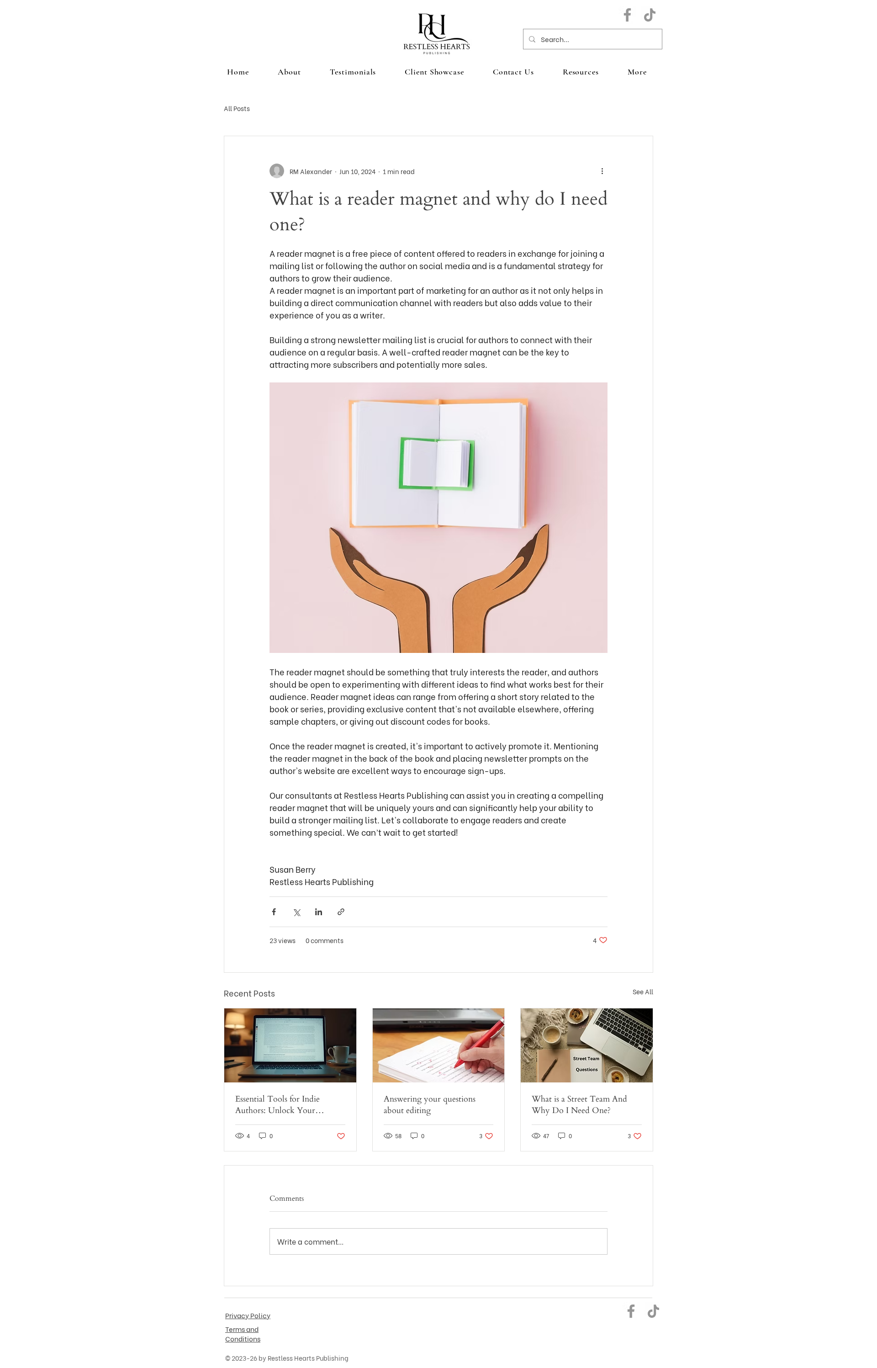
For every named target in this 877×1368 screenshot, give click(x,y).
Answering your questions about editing (429, 1104)
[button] (637, 72)
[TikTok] (650, 15)
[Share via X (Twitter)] (296, 911)
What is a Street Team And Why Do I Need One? (579, 1104)
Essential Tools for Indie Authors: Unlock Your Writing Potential (277, 1104)
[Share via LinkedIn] (318, 911)
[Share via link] (341, 911)
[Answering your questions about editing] (439, 1045)
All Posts (237, 108)
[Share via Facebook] (273, 911)
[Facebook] (627, 15)
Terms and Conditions (242, 1333)
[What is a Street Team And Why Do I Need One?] (587, 1045)
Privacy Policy (247, 1315)
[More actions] (602, 170)
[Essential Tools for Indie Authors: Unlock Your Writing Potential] (290, 1045)
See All (643, 991)
